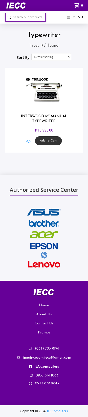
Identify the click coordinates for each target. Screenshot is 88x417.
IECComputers (57, 411)
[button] (74, 17)
